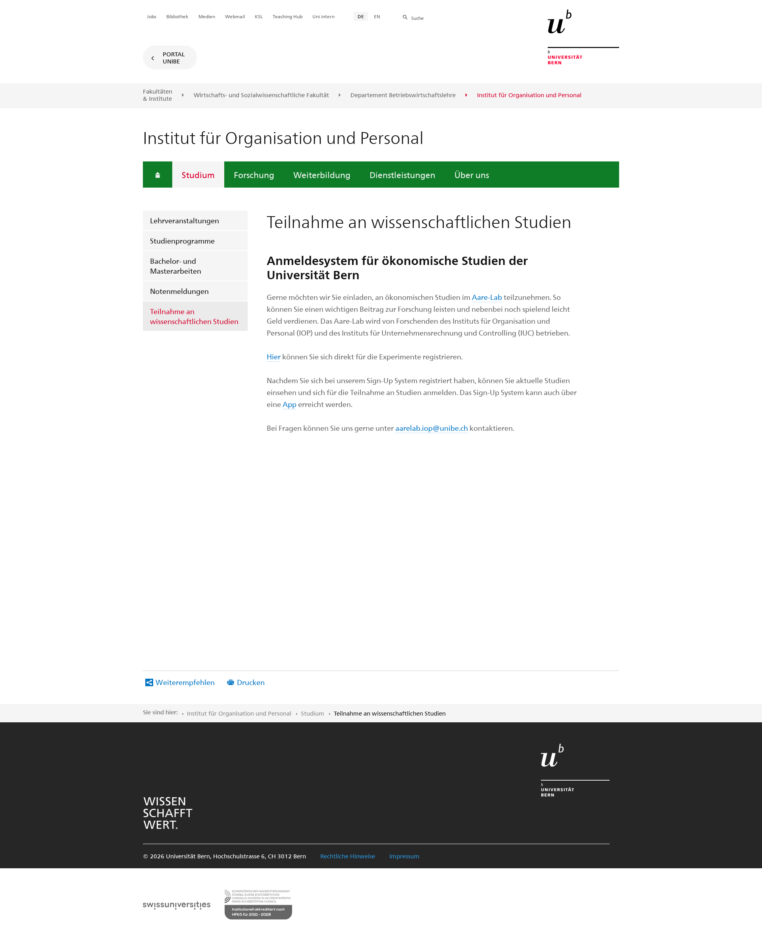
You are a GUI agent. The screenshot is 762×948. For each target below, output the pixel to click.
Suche (417, 18)
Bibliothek (177, 16)
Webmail (235, 16)
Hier (274, 356)
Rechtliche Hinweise (347, 856)
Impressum (404, 856)
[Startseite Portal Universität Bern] (583, 37)
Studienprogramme (182, 241)
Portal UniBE (174, 57)
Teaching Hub (287, 16)
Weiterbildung (321, 174)
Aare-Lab (487, 297)
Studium (198, 174)
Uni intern (323, 16)
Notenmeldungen (179, 291)
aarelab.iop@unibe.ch (431, 428)
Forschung (254, 174)
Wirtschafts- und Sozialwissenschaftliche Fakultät (261, 95)
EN (377, 16)
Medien (206, 16)
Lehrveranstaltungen (184, 220)
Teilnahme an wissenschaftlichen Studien (194, 316)
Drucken (251, 682)
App (289, 404)
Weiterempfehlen (185, 682)
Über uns (471, 174)
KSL (259, 16)
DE (361, 16)
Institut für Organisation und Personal (239, 713)
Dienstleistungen (402, 174)
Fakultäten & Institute (157, 95)
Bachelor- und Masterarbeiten (175, 266)
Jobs (151, 16)
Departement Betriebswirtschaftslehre (403, 95)
